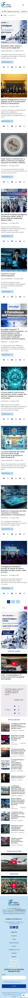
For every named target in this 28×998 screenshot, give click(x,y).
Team (14, 939)
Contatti (14, 953)
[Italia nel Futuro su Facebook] (17, 927)
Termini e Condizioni (14, 965)
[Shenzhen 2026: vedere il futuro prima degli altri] (14, 630)
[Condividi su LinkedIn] (12, 67)
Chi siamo (14, 936)
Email (3, 974)
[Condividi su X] (8, 67)
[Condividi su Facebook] (4, 67)
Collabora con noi (14, 949)
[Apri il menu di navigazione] (23, 5)
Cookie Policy (14, 962)
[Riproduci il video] (14, 664)
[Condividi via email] (24, 67)
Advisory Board (14, 943)
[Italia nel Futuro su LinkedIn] (11, 927)
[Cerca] (25, 607)
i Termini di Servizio (18, 994)
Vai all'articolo (6, 62)
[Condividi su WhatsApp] (16, 67)
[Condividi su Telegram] (20, 67)
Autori (14, 946)
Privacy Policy (14, 959)
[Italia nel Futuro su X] (14, 927)
